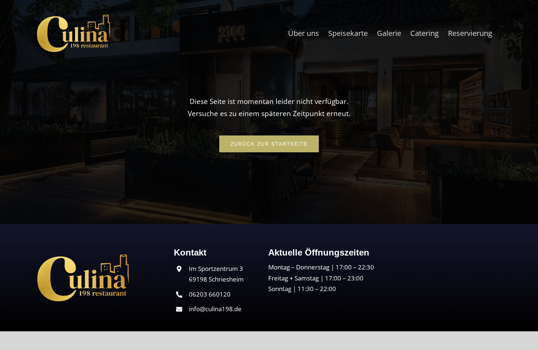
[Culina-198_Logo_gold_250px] (83, 257)
